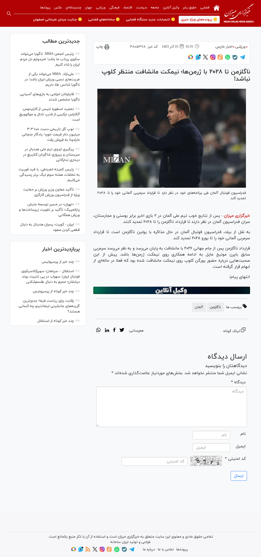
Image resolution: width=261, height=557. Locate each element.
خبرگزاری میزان (237, 216)
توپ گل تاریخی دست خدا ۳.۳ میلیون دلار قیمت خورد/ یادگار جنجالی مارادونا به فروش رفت (51, 134)
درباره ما (149, 549)
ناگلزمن (215, 307)
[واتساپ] (227, 58)
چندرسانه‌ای (73, 7)
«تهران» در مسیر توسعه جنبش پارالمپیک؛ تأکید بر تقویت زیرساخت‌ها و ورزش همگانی (49, 210)
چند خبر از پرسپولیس (58, 261)
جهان (88, 7)
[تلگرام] (242, 58)
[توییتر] (205, 58)
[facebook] (114, 331)
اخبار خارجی (223, 46)
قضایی (205, 7)
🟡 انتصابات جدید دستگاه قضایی (150, 19)
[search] (9, 13)
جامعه (155, 7)
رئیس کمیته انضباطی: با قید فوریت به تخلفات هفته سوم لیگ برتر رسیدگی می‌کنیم (49, 175)
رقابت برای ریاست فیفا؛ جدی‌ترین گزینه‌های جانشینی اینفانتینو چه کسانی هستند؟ (49, 306)
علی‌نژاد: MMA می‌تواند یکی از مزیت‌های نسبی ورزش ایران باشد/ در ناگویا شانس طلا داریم (52, 79)
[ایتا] (220, 58)
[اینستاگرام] (212, 58)
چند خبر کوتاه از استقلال (55, 321)
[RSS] (87, 550)
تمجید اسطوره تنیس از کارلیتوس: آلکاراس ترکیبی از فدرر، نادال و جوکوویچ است (49, 114)
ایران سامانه (119, 542)
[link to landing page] (239, 13)
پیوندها (45, 7)
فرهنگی (114, 7)
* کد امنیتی (235, 459)
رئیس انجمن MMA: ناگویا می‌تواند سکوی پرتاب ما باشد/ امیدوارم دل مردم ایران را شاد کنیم (50, 59)
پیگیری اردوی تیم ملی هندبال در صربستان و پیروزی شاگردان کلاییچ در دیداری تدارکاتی (51, 154)
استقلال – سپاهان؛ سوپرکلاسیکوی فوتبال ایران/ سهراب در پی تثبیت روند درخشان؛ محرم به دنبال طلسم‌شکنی (50, 276)
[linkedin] (107, 331)
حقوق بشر (190, 7)
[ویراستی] (198, 58)
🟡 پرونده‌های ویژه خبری (199, 19)
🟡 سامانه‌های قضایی (104, 19)
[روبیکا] (190, 58)
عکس (58, 7)
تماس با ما (166, 549)
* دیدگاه (238, 382)
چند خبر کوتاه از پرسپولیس (53, 291)
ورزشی (101, 7)
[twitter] (122, 331)
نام (243, 434)
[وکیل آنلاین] (171, 290)
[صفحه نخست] (216, 7)
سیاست (141, 7)
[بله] (235, 59)
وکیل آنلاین (171, 7)
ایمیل (241, 446)
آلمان (199, 307)
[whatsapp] (98, 331)
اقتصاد (127, 7)
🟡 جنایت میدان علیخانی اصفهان (57, 19)
